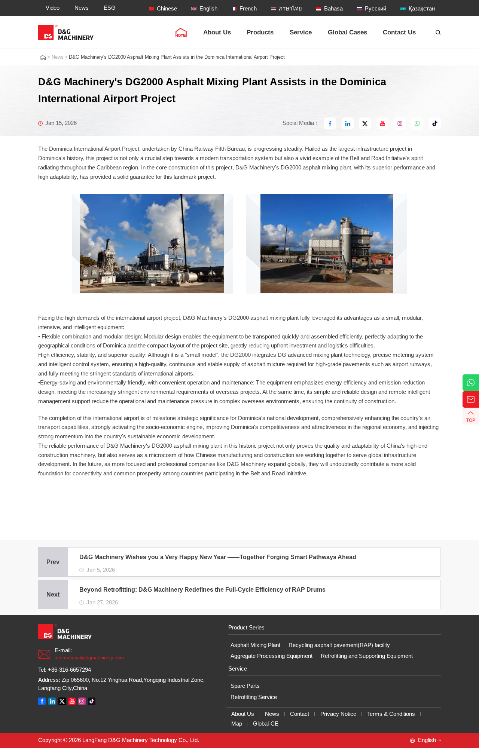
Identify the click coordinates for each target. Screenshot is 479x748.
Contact (299, 714)
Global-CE (265, 724)
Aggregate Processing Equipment (271, 656)
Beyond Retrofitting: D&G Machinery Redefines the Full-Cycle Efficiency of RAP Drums (203, 589)
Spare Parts (245, 686)
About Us (242, 714)
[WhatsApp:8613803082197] (471, 382)
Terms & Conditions (391, 714)
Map (236, 724)
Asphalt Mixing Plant (255, 645)
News (58, 57)
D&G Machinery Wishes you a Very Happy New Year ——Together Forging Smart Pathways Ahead (218, 557)
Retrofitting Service (254, 697)
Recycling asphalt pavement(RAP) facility (339, 645)
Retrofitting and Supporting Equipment (367, 656)
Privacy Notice (338, 714)
